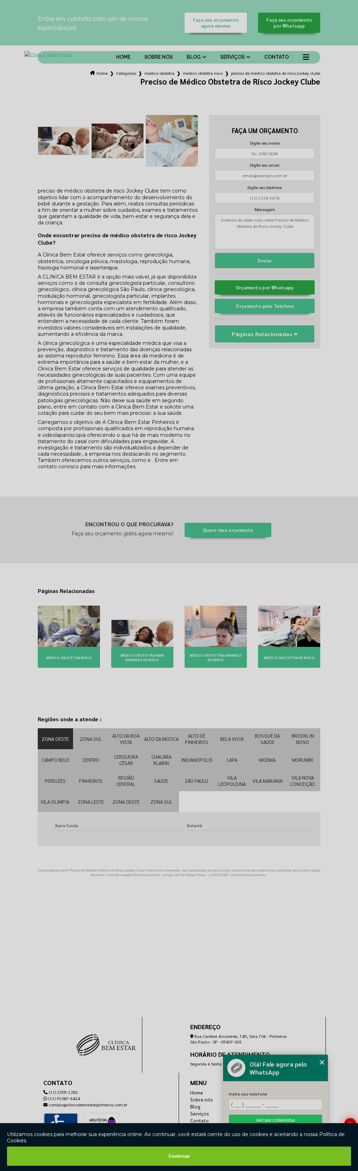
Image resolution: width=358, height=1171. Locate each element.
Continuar (179, 1156)
